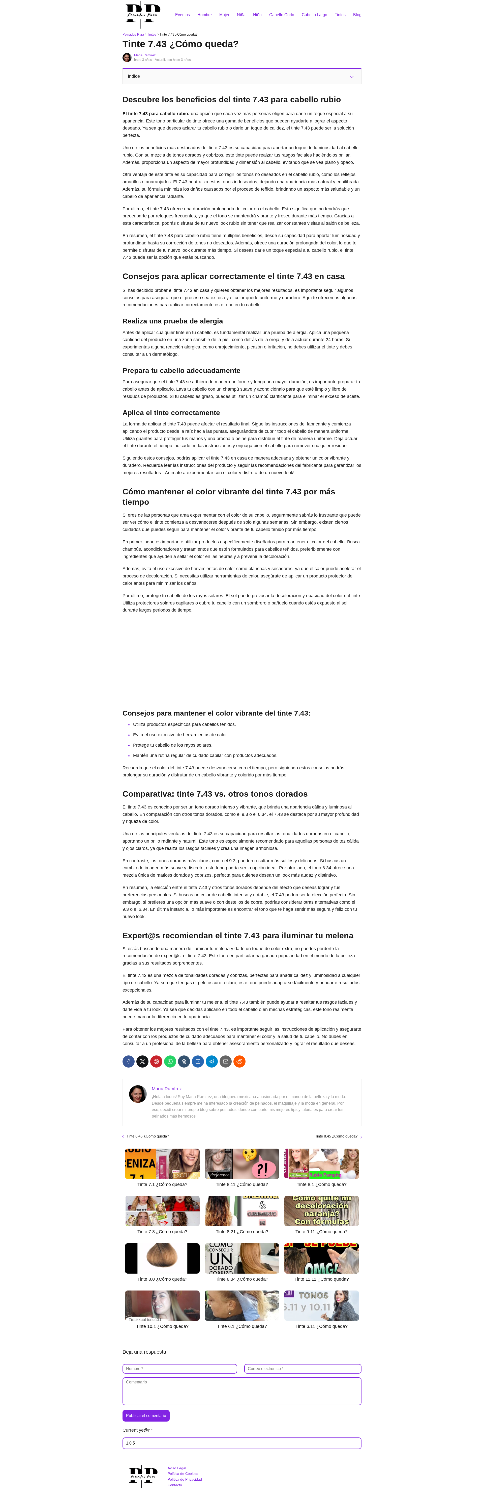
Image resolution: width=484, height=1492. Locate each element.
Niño (257, 15)
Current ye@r (138, 1430)
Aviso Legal (177, 1468)
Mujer (224, 15)
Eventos (182, 15)
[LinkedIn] (198, 1061)
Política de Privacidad (185, 1479)
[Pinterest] (156, 1061)
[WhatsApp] (170, 1061)
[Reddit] (239, 1061)
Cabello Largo (314, 15)
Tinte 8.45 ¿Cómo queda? (336, 1136)
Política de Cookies (183, 1474)
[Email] (226, 1061)
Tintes (340, 15)
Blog (357, 15)
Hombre (204, 15)
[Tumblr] (184, 1061)
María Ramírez (145, 55)
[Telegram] (212, 1061)
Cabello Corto (281, 15)
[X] (142, 1061)
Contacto (175, 1485)
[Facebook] (129, 1061)
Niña (241, 15)
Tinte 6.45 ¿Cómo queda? (148, 1136)
